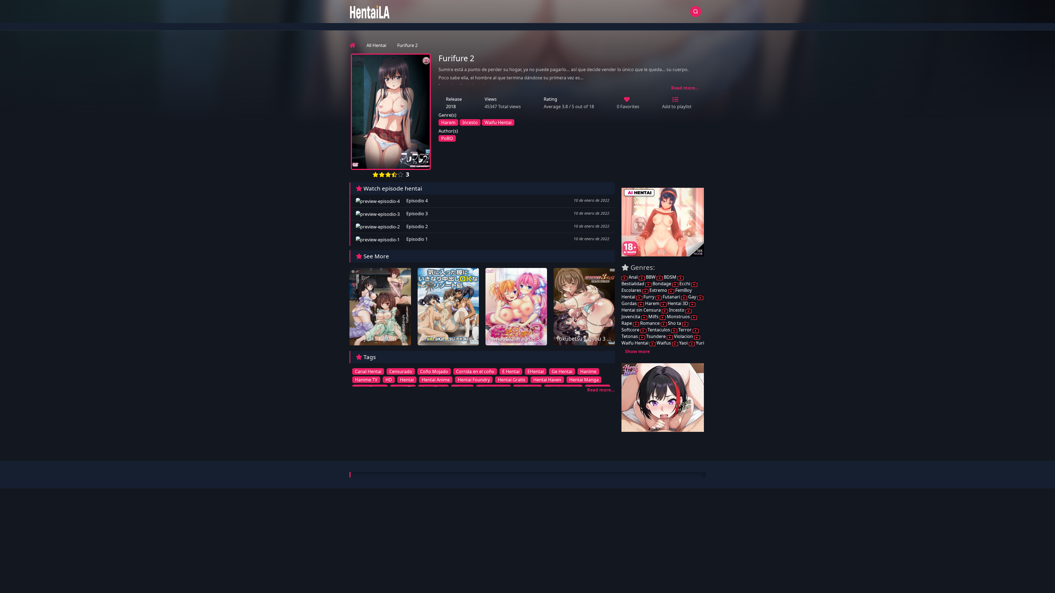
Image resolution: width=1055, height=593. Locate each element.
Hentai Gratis (511, 380)
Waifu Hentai (498, 122)
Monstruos (678, 317)
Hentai (407, 380)
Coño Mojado (434, 371)
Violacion (683, 336)
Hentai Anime (436, 380)
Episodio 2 (416, 226)
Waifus (664, 343)
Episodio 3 (416, 214)
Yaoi (683, 343)
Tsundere (656, 336)
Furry (649, 297)
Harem (448, 122)
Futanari (671, 297)
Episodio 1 (416, 239)
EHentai (536, 371)
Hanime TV (366, 380)
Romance (650, 323)
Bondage (661, 284)
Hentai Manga (584, 380)
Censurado (400, 371)
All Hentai (376, 45)
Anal (633, 277)
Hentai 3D (678, 303)
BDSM (670, 277)
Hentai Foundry (474, 380)
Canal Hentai (368, 371)
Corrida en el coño (475, 371)
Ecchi (684, 284)
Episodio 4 (416, 201)
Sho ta (674, 323)
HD (388, 380)
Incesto (470, 122)
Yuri (699, 343)
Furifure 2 (407, 45)
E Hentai (511, 371)
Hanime (588, 371)
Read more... (685, 88)
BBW (651, 277)
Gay (692, 297)
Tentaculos (658, 330)
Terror (685, 330)
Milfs (653, 317)
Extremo (658, 290)
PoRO (447, 138)
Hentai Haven (547, 380)
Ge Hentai (562, 371)
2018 (451, 107)
